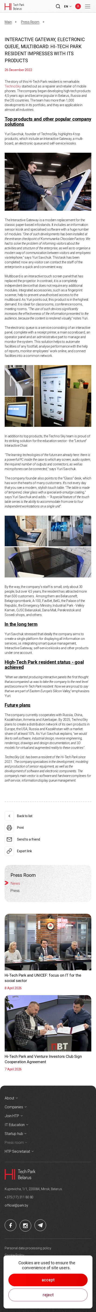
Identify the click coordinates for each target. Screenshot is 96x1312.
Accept (48, 1280)
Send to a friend (28, 839)
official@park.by (16, 1205)
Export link (24, 851)
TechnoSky (13, 86)
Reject (48, 1295)
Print (20, 828)
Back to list (24, 816)
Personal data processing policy (28, 1248)
